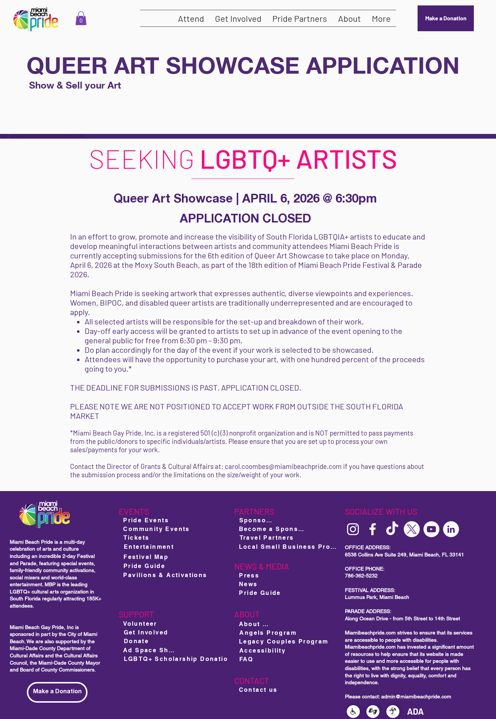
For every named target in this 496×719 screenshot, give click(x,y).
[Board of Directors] (276, 672)
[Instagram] (353, 529)
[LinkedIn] (451, 529)
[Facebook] (373, 529)
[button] (81, 18)
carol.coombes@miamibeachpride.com (283, 466)
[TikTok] (392, 529)
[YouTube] (431, 529)
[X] (412, 529)
